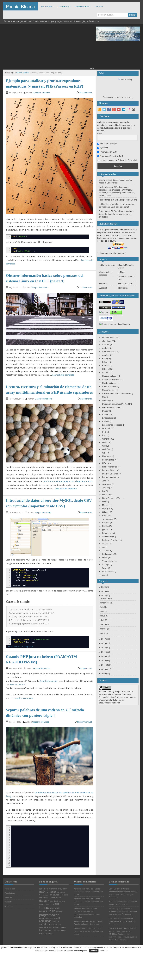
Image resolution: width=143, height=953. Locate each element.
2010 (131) (105, 669)
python (105, 529)
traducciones (108, 554)
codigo (52, 892)
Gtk (103, 452)
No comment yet (84, 721)
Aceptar (93, 950)
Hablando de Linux (107, 264)
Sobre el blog (9, 888)
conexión (64, 895)
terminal (56, 927)
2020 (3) (104, 586)
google (42, 904)
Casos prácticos (109, 375)
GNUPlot (106, 449)
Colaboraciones (109, 382)
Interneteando (108, 477)
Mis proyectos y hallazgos (106, 273)
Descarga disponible (111, 407)
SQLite (105, 543)
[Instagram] (128, 109)
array (60, 889)
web (41, 933)
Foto (104, 431)
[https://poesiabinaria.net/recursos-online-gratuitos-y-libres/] (118, 33)
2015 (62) (104, 647)
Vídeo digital (107, 561)
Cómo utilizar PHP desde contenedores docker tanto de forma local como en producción (116, 214)
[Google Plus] (114, 109)
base (65, 889)
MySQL (105, 508)
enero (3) (104, 633)
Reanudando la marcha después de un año (118, 199)
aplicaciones (43, 889)
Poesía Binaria (20, 6)
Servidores (107, 536)
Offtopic (105, 512)
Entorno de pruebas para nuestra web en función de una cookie (88, 891)
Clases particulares (110, 379)
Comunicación (108, 386)
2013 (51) (104, 656)
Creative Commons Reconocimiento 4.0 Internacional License (117, 695)
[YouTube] (119, 109)
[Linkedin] (123, 109)
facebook (106, 428)
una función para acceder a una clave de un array (68, 481)
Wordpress (107, 571)
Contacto (99, 6)
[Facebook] (109, 109)
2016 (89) (104, 643)
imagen (49, 904)
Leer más (104, 950)
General (105, 438)
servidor (44, 924)
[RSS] (99, 109)
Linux (104, 494)
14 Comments (85, 287)
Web (104, 567)
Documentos (63, 6)
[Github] (133, 109)
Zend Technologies (48, 680)
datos (43, 900)
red (51, 918)
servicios (56, 921)
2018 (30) (104, 595)
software (43, 927)
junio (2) (103, 611)
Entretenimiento (82, 6)
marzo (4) (104, 624)
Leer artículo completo (63, 374)
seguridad (45, 920)
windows (49, 933)
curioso (105, 400)
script (57, 918)
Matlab (105, 505)
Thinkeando (123, 287)
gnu (63, 901)
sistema (56, 924)
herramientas (108, 459)
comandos (61, 892)
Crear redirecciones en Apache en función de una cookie (88, 922)
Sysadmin (103, 147)
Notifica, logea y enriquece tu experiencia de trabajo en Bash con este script (117, 205)
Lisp (104, 501)
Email (99, 133)
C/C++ (105, 369)
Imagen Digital (108, 470)
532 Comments (121, 939)
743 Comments (121, 904)
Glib (104, 445)
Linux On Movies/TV (111, 498)
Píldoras (105, 522)
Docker (105, 410)
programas (44, 918)
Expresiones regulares (112, 424)
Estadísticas (107, 417)
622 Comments (124, 914)
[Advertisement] (48, 47)
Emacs (105, 414)
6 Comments (86, 512)
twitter (105, 557)
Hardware (106, 456)
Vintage (105, 564)
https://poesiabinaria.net (109, 702)
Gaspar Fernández (41, 92)
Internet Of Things (110, 473)
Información (46, 6)
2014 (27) (104, 651)
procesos (59, 912)
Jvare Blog (103, 283)
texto (63, 927)
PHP (104, 515)
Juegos (105, 487)
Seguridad (106, 533)
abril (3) (103, 620)
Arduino (105, 355)
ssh (50, 927)
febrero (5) (105, 628)
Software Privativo (110, 540)
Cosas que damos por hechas (115, 393)
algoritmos (106, 341)
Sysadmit (103, 287)
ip (53, 904)
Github (105, 442)
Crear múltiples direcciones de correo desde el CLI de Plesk (115, 181)
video (63, 930)
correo (58, 898)
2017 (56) (104, 638)
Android (105, 348)
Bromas (105, 365)
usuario (57, 930)
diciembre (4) (106, 598)
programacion (49, 914)
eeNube (121, 272)
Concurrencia (108, 389)
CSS (104, 396)
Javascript (106, 484)
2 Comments (86, 398)
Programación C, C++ (109, 151)
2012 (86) (104, 660)
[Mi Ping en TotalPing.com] (105, 307)
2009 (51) (104, 673)
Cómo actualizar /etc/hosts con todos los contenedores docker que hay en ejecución (87, 912)
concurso (54, 895)
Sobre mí (8, 897)
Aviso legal (8, 906)
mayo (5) (104, 615)
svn (103, 547)
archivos (53, 889)
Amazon (105, 344)
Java (104, 480)
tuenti (50, 930)
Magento (110, 519)
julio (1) (103, 607)
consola (52, 897)
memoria (55, 908)
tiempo (43, 930)
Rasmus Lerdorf (17, 684)
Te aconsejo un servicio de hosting (118, 97)
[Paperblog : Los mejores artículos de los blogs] (106, 318)
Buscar (132, 14)
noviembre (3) (106, 602)
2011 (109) (105, 664)
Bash (104, 358)
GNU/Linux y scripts (108, 143)
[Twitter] (104, 109)
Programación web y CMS (111, 156)
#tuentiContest (108, 337)
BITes (104, 362)
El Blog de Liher (125, 283)
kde (103, 491)
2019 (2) (104, 591)
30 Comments (85, 92)
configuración (43, 897)
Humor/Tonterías (109, 466)
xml (103, 574)
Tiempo (105, 550)
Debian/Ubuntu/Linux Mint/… (115, 403)
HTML (105, 463)
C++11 (105, 372)
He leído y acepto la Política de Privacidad (118, 160)
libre (57, 904)
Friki (104, 435)
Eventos (105, 421)
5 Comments (86, 668)
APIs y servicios (109, 351)
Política (105, 526)
